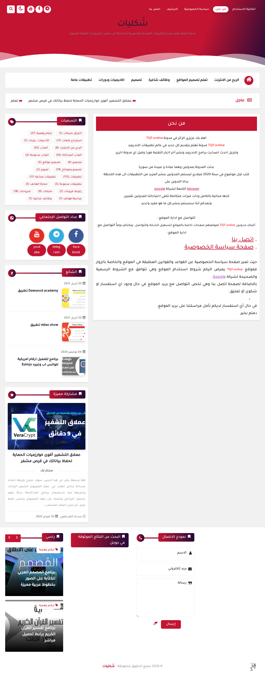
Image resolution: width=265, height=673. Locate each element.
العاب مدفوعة (37, 155)
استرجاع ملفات (69, 140)
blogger (193, 189)
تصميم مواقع (49, 162)
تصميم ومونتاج (69, 169)
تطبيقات (72, 177)
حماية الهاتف (37, 184)
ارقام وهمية (41, 133)
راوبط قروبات (71, 191)
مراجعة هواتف (70, 198)
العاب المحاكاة (69, 155)
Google (219, 277)
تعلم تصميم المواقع (192, 80)
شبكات (45, 191)
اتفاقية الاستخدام (243, 9)
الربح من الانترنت (226, 80)
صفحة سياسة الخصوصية (219, 248)
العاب (41, 148)
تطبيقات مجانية (43, 177)
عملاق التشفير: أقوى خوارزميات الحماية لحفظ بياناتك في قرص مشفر (94, 101)
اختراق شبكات (70, 133)
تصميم (136, 80)
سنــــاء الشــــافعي (71, 516)
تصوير (42, 169)
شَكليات (132, 24)
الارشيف (172, 9)
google (159, 189)
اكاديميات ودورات (111, 80)
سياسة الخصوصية (196, 9)
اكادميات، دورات (36, 140)
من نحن (221, 9)
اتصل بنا (154, 9)
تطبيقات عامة (81, 80)
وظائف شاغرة (159, 80)
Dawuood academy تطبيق (38, 291)
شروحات (22, 191)
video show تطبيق (44, 325)
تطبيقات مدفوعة (68, 184)
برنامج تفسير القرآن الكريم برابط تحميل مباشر (38, 582)
